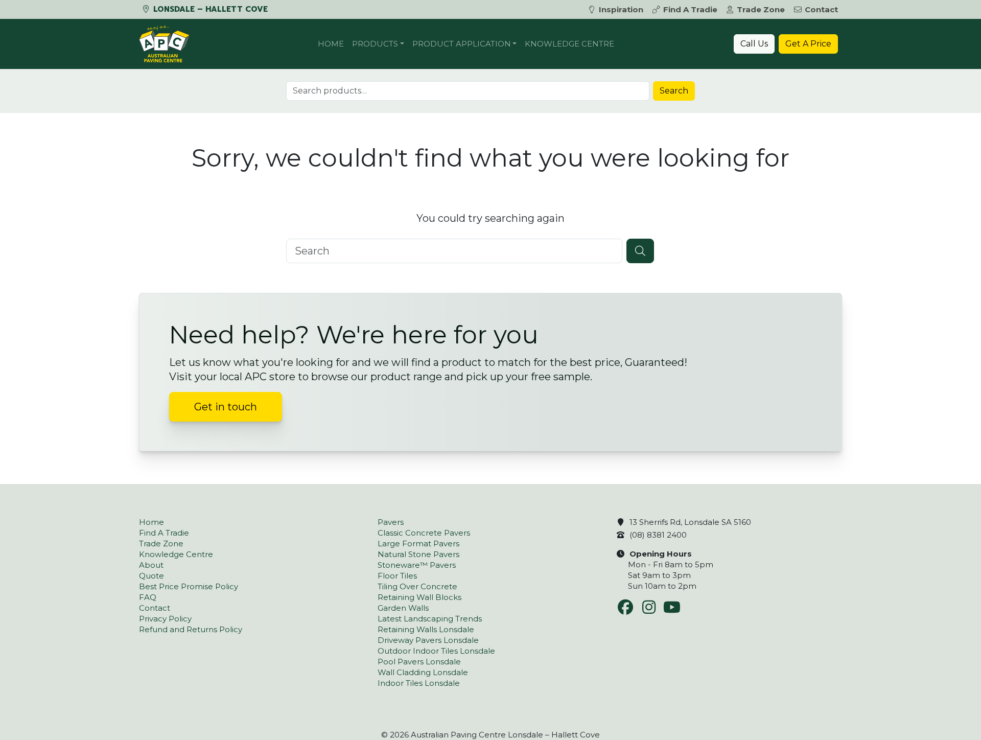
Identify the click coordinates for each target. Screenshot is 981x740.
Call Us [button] (754, 44)
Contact (821, 9)
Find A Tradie (690, 9)
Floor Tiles (397, 576)
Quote (151, 576)
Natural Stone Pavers (418, 554)
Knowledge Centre (569, 44)
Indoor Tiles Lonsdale (419, 683)
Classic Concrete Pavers (424, 533)
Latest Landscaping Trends (430, 618)
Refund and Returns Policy (190, 629)
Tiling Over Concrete (417, 586)
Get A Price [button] (808, 44)
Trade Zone (761, 9)
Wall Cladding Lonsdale (423, 672)
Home (331, 44)
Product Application (461, 44)
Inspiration (621, 9)
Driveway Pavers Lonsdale (428, 640)
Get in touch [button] (225, 407)
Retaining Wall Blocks (419, 597)
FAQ (147, 597)
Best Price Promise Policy (188, 586)
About (151, 565)
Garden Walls (403, 608)
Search (674, 91)
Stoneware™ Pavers (417, 565)
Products (375, 44)
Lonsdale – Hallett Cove (209, 9)
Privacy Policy (165, 618)
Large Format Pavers (418, 543)
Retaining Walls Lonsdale (426, 629)
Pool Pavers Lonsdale (419, 661)
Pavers (391, 522)
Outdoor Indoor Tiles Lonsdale (436, 651)
